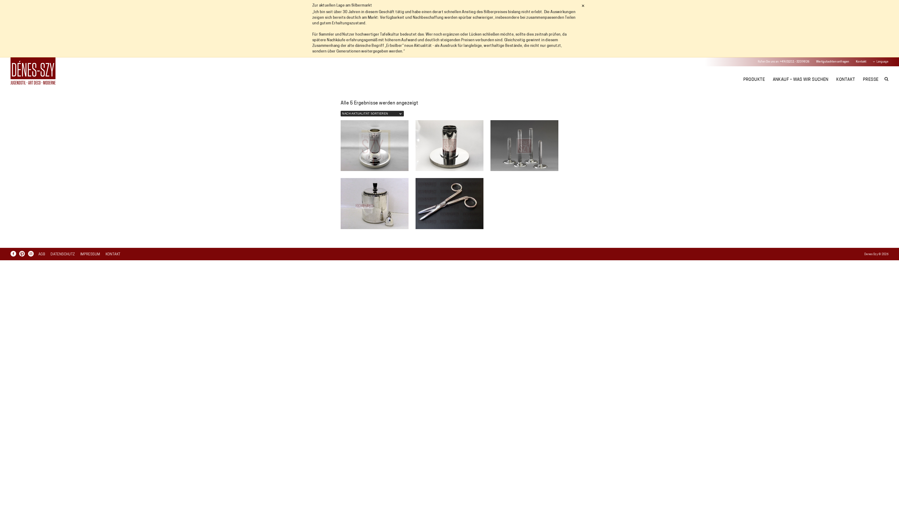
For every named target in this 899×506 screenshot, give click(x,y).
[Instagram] (32, 254)
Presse (871, 80)
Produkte (754, 80)
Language (882, 61)
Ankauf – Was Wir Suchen (801, 80)
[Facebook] (14, 254)
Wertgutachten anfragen (832, 61)
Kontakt (861, 61)
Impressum (90, 254)
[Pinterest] (23, 254)
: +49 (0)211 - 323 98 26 (784, 61)
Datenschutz (63, 254)
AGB (41, 254)
